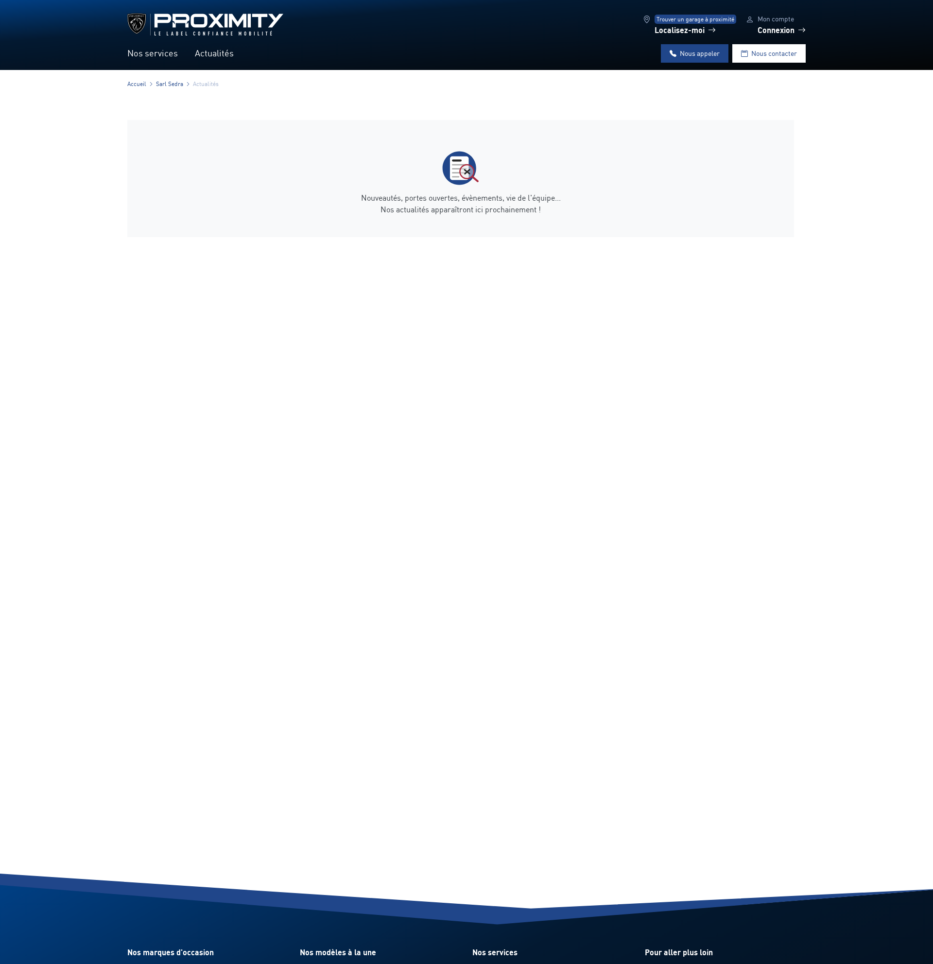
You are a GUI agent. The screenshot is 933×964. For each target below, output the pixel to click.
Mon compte (776, 19)
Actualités (214, 53)
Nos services (152, 53)
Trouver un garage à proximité (695, 19)
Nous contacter (774, 53)
